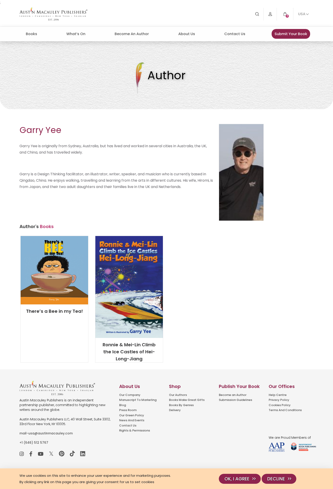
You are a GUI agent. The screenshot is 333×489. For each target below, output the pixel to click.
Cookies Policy (280, 405)
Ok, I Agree (236, 479)
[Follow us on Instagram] (21, 454)
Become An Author (132, 33)
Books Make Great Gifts (187, 400)
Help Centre (278, 395)
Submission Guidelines (235, 400)
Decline (276, 479)
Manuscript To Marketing (138, 400)
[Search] (257, 14)
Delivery (175, 410)
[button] (285, 14)
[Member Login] (270, 14)
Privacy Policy (279, 400)
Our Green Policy (131, 415)
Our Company (129, 395)
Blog (122, 405)
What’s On (75, 33)
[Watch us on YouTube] (40, 454)
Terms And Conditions (285, 410)
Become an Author (232, 395)
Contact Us (234, 33)
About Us (186, 33)
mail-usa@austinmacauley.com (46, 433)
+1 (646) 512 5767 (33, 442)
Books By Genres (181, 405)
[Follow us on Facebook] (30, 454)
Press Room (128, 410)
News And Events (131, 420)
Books (31, 33)
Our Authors (178, 395)
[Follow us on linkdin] (82, 454)
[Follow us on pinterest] (61, 454)
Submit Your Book (291, 33)
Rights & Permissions (134, 430)
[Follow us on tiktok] (72, 454)
